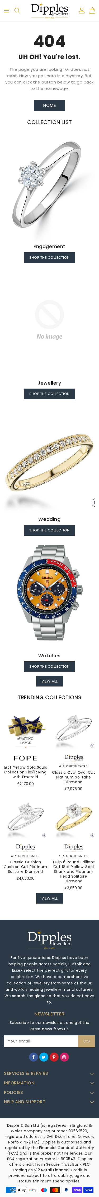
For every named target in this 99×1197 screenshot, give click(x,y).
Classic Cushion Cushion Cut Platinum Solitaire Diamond (25, 867)
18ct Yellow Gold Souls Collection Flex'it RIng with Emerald (25, 772)
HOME (49, 105)
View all (49, 681)
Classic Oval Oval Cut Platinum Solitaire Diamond (73, 777)
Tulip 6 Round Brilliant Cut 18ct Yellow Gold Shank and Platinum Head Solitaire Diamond (73, 871)
